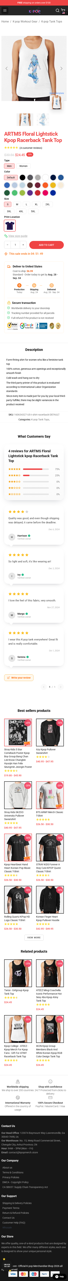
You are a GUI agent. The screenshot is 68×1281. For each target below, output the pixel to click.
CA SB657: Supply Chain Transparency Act (25, 1187)
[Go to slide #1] (25, 119)
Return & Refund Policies (15, 1212)
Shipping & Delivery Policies (17, 1203)
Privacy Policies (10, 1177)
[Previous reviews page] (44, 687)
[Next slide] (61, 68)
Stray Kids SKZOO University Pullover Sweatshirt (14, 816)
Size (6, 198)
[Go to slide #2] (43, 119)
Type (7, 160)
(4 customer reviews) (31, 148)
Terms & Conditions (12, 1172)
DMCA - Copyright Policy (15, 1182)
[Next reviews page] (61, 687)
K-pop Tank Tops (51, 21)
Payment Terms (10, 1208)
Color (7, 171)
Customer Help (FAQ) (13, 1222)
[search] (57, 10)
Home (5, 21)
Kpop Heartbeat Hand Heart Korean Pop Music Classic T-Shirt (17, 868)
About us (7, 1167)
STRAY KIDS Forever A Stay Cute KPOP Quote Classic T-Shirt (48, 868)
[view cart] (63, 10)
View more (34, 937)
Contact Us (8, 1217)
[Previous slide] (6, 68)
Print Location (12, 217)
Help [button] (62, 1276)
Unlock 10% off (7, 1265)
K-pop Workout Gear (25, 21)
